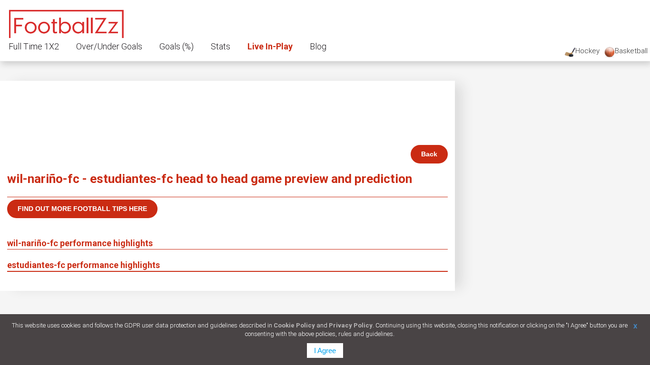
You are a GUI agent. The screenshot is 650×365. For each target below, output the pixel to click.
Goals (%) (176, 46)
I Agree (325, 350)
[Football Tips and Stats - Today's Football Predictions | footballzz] (66, 22)
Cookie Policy (294, 325)
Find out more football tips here (82, 208)
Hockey (587, 51)
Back (429, 154)
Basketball (631, 51)
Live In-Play (270, 46)
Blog (318, 46)
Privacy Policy (351, 325)
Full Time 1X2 (34, 46)
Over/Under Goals (109, 46)
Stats (220, 46)
